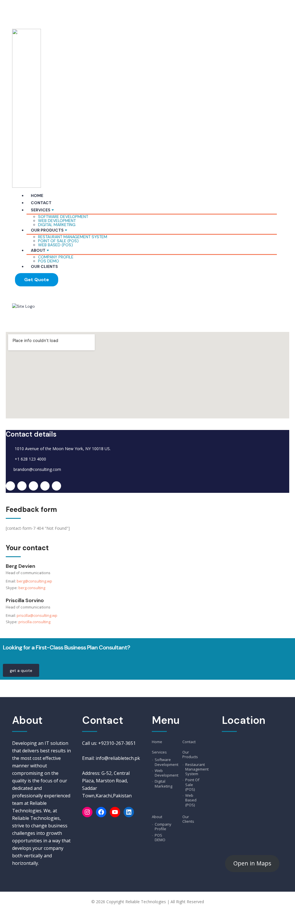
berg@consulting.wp (34, 581)
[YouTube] (115, 812)
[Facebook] (101, 812)
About (38, 250)
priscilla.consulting (34, 621)
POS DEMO (48, 261)
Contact (41, 202)
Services (40, 210)
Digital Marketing (56, 224)
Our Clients (44, 266)
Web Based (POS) (55, 244)
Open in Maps (252, 863)
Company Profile (55, 257)
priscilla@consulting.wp (37, 615)
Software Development (63, 216)
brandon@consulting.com (37, 469)
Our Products (47, 230)
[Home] (23, 306)
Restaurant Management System (72, 236)
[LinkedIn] (129, 812)
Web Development (57, 220)
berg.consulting (31, 587)
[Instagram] (87, 812)
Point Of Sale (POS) (58, 240)
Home (37, 195)
